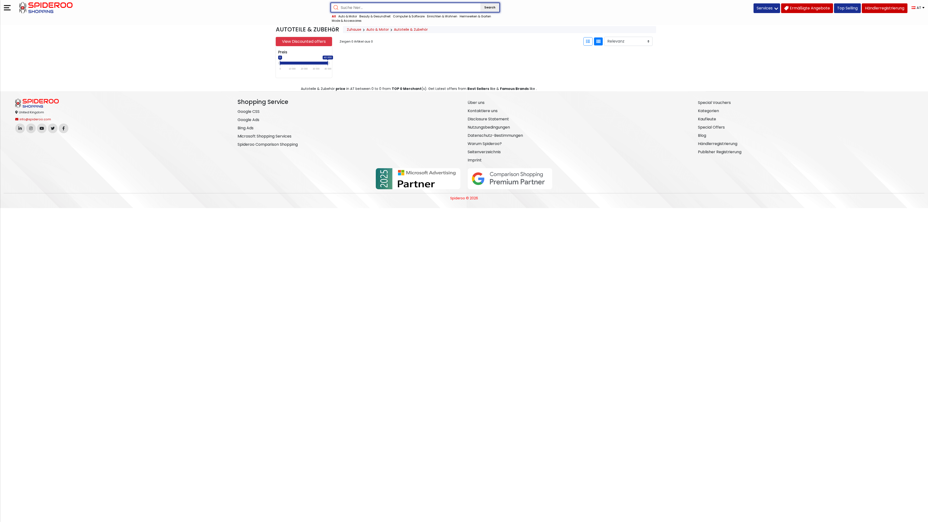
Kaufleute (707, 119)
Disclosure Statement (488, 119)
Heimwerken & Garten (475, 16)
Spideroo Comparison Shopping (268, 144)
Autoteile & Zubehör (411, 29)
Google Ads (248, 120)
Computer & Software (409, 16)
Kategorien (708, 111)
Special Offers (711, 127)
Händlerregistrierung (717, 143)
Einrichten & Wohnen (442, 16)
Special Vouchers (714, 102)
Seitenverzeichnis (484, 152)
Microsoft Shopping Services (264, 136)
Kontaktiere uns (483, 111)
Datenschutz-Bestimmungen (495, 135)
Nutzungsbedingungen (489, 127)
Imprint (475, 160)
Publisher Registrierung (719, 152)
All (334, 16)
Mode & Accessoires (347, 21)
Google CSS (249, 111)
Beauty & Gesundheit (375, 16)
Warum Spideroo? (485, 143)
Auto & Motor (347, 16)
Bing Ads (246, 128)
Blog (702, 135)
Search (489, 7)
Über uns (476, 102)
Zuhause (354, 29)
